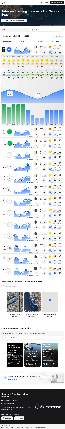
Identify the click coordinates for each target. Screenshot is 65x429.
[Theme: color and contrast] (41, 2)
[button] (35, 47)
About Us (12, 427)
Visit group (8, 418)
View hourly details (33, 136)
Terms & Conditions (40, 427)
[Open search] (37, 2)
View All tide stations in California (15, 20)
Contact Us (20, 427)
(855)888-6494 (9, 404)
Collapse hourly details (33, 54)
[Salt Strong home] (6, 3)
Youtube (20, 418)
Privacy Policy (29, 427)
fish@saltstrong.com (10, 400)
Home (6, 29)
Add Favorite (59, 36)
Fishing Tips (4, 427)
